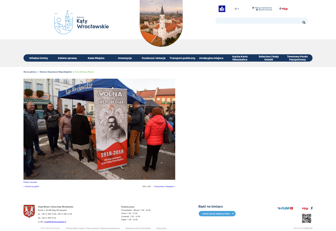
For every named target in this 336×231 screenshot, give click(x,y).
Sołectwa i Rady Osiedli (269, 58)
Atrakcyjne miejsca (211, 58)
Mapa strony (161, 228)
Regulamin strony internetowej (138, 228)
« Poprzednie (158, 186)
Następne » (170, 186)
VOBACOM (308, 228)
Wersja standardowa (263, 8)
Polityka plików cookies (75, 228)
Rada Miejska (96, 58)
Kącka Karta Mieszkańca (240, 58)
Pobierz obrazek (30, 182)
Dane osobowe (92, 228)
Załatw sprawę (67, 58)
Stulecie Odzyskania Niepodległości (56, 72)
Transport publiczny (182, 58)
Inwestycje (125, 58)
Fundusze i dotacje (154, 58)
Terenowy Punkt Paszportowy (297, 58)
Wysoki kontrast (265, 10)
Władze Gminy (38, 58)
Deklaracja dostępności (110, 228)
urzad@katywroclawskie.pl (55, 222)
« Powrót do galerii (31, 186)
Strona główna (29, 72)
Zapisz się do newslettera (216, 214)
